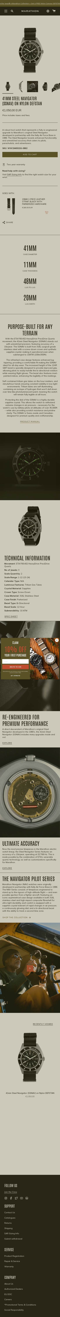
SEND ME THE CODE (15, 667)
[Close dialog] (56, 640)
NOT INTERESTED (15, 675)
